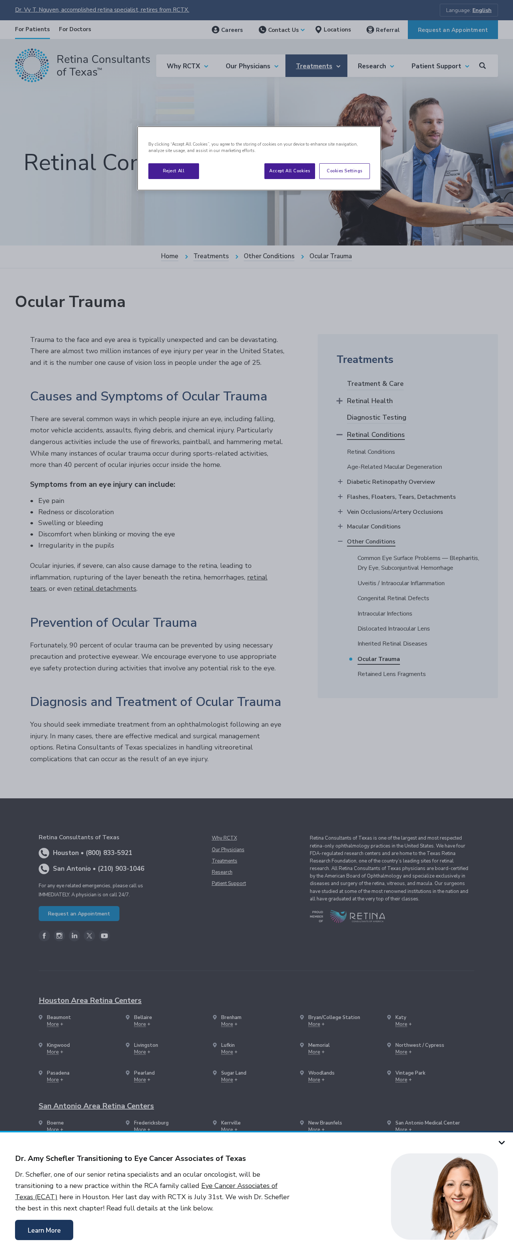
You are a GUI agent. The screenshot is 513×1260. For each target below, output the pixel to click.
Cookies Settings (344, 171)
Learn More (44, 1230)
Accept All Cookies (289, 171)
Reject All (174, 171)
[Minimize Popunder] (501, 1142)
